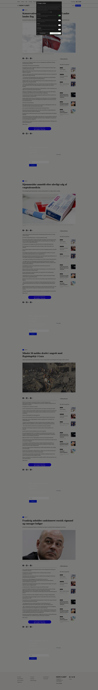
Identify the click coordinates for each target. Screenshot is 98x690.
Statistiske (38, 23)
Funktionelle (39, 18)
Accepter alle (55, 33)
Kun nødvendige (43, 33)
